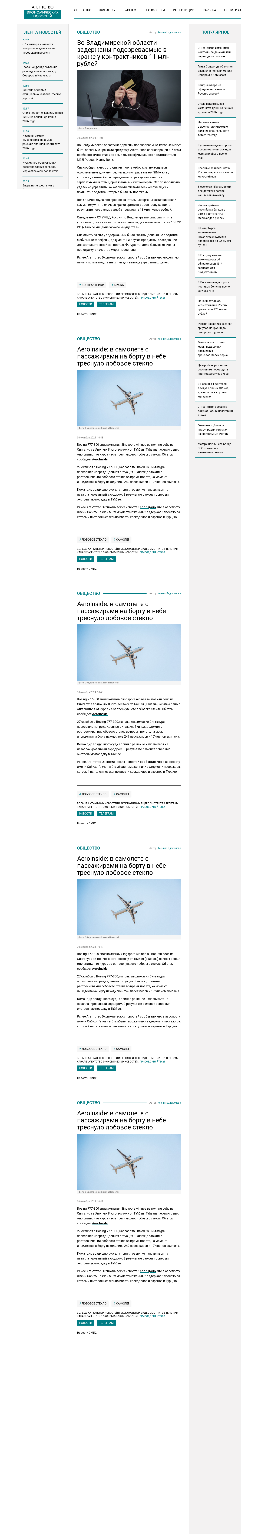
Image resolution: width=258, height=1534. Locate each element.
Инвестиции (183, 10)
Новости (85, 304)
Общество (82, 10)
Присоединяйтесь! (152, 297)
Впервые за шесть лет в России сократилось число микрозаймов (215, 172)
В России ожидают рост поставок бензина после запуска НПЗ (214, 286)
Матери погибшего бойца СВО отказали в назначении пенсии (214, 448)
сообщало (148, 257)
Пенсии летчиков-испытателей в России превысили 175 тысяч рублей (212, 307)
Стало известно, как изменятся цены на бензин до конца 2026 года (215, 108)
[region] (42, 115)
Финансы (107, 10)
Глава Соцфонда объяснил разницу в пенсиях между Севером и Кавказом (215, 71)
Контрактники (92, 285)
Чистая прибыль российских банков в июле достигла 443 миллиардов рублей (212, 212)
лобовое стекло (94, 539)
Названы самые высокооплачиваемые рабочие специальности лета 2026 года (213, 129)
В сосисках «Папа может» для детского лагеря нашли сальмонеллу (214, 191)
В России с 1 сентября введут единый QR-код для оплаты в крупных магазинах (213, 390)
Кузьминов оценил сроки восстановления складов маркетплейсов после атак (214, 152)
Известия (101, 155)
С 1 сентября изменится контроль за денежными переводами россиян (214, 52)
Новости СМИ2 (87, 314)
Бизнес (130, 10)
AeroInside (100, 459)
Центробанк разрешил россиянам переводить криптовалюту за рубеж (213, 369)
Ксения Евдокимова (169, 32)
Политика (232, 10)
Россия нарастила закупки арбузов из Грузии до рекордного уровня (215, 328)
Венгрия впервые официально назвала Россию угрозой (211, 89)
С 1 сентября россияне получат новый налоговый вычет (215, 411)
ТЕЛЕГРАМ (106, 304)
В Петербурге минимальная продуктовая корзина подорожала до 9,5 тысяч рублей (214, 237)
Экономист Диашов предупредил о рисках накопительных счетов (213, 429)
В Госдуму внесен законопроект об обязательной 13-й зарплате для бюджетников (210, 264)
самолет (122, 539)
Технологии (154, 10)
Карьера (209, 10)
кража (118, 285)
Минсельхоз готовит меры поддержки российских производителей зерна (213, 349)
